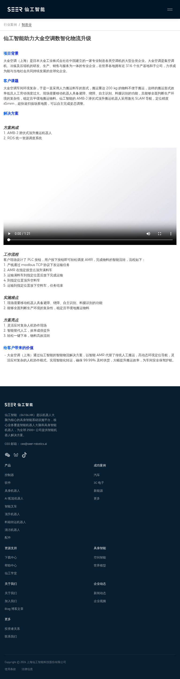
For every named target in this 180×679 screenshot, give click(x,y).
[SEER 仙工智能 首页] (90, 404)
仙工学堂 (11, 573)
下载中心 (11, 557)
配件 (8, 538)
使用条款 (10, 669)
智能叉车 (11, 506)
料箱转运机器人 (15, 522)
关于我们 (11, 593)
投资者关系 (12, 629)
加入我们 (11, 601)
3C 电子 (99, 483)
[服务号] (7, 455)
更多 (97, 498)
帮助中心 (11, 565)
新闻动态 (100, 593)
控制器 (9, 475)
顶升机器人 (12, 514)
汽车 (97, 475)
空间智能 (100, 557)
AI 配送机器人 (14, 498)
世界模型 (100, 565)
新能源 (98, 491)
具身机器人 (12, 491)
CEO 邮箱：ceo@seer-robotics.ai (26, 444)
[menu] (167, 9)
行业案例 (10, 24)
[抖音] (24, 455)
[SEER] (26, 9)
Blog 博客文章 (14, 609)
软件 (8, 483)
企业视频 (100, 601)
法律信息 (27, 669)
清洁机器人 (12, 530)
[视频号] (16, 455)
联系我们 (11, 636)
